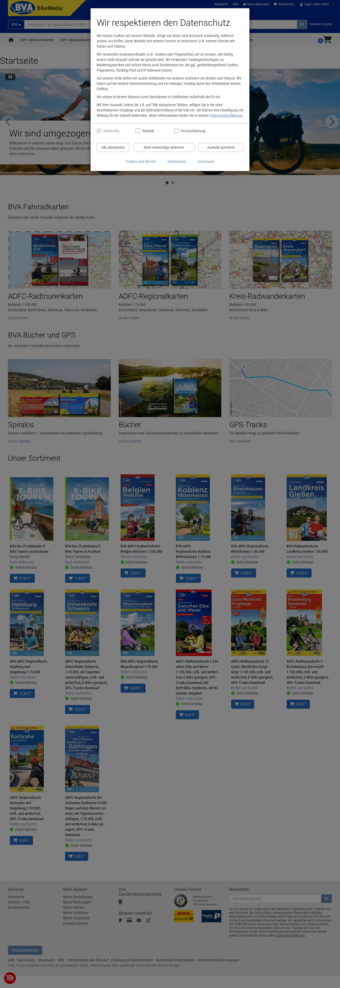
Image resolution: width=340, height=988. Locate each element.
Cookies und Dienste (141, 161)
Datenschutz (177, 161)
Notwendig (111, 131)
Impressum (206, 161)
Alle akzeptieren (113, 147)
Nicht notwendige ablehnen (164, 147)
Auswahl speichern (221, 147)
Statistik (148, 131)
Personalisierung (193, 131)
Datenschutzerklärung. (226, 115)
